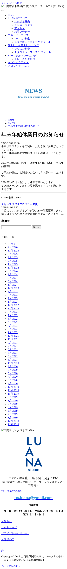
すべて (12, 243)
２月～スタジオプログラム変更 (19, 204)
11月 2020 (13, 363)
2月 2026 (13, 247)
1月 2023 (13, 301)
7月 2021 (13, 346)
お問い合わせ (22, 31)
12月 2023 (13, 288)
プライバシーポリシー (15, 533)
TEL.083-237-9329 (11, 491)
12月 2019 (13, 386)
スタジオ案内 (22, 21)
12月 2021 (13, 335)
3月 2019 (13, 410)
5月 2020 (13, 373)
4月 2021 (13, 356)
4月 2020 (13, 376)
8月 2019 (13, 400)
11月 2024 (13, 267)
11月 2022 (13, 308)
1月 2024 (13, 284)
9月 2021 (13, 342)
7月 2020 (13, 369)
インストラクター (24, 25)
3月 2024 (13, 281)
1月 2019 (13, 417)
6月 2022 (13, 318)
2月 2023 (13, 298)
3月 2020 (13, 380)
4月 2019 (13, 407)
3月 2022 (13, 329)
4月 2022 (13, 325)
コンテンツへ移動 (11, 2)
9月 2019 (13, 397)
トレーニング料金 (24, 59)
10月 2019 (13, 393)
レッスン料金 (22, 38)
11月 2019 (13, 390)
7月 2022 (13, 315)
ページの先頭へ (10, 565)
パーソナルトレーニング (22, 55)
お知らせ (6, 521)
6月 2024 (13, 277)
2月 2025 (13, 260)
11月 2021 (13, 339)
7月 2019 (13, 404)
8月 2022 (13, 312)
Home (11, 15)
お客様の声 (7, 539)
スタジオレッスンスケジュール (32, 42)
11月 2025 (13, 250)
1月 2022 (13, 332)
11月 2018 (13, 424)
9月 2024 (13, 271)
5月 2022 (13, 322)
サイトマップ (9, 527)
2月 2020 (13, 383)
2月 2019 (13, 414)
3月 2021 (13, 359)
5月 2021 (13, 352)
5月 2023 (13, 295)
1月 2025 (13, 264)
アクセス (19, 28)
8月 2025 (13, 254)
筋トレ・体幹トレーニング (23, 45)
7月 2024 (13, 274)
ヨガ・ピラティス (18, 35)
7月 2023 (13, 291)
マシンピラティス (18, 62)
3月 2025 (13, 257)
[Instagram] (2, 550)
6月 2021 (13, 349)
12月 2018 (13, 421)
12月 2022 (13, 305)
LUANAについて (18, 18)
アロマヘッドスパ (18, 65)
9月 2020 (13, 366)
